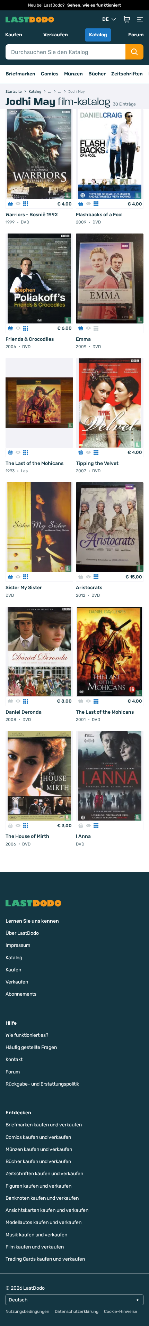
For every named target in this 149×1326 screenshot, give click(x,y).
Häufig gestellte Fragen (31, 1047)
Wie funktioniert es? (27, 1035)
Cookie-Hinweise (120, 1311)
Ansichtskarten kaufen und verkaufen (47, 1210)
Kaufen (13, 35)
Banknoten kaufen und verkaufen (42, 1198)
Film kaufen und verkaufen (35, 1247)
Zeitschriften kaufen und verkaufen (44, 1174)
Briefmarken (20, 74)
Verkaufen (55, 35)
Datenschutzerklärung (76, 1311)
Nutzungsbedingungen (27, 1311)
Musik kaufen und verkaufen (36, 1235)
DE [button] (105, 19)
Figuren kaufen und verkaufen (38, 1186)
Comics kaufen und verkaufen (38, 1137)
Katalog (98, 35)
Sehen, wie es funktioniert (94, 5)
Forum (136, 35)
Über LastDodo (22, 933)
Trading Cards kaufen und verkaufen (45, 1259)
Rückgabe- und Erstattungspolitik (42, 1084)
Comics (50, 74)
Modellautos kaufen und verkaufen (43, 1222)
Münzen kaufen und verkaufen (39, 1149)
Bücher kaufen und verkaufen (38, 1161)
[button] (127, 19)
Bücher (97, 74)
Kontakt (14, 1059)
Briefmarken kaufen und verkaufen (44, 1125)
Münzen (73, 74)
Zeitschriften (127, 74)
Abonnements (21, 994)
